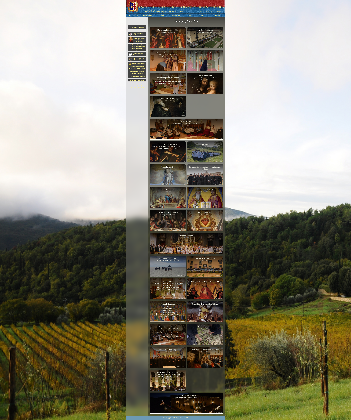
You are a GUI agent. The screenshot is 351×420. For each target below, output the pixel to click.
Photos (203, 15)
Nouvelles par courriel (137, 80)
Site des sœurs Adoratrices (138, 34)
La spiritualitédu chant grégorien (139, 54)
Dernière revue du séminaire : (139, 39)
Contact (186, 417)
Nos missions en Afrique (137, 76)
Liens (189, 15)
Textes (161, 15)
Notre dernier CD (138, 59)
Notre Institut (133, 15)
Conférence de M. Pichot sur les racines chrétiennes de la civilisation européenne (137, 47)
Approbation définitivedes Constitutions (137, 72)
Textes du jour (175, 15)
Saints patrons (147, 15)
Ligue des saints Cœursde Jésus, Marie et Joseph (137, 67)
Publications (218, 15)
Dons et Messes (137, 27)
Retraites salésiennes (138, 63)
